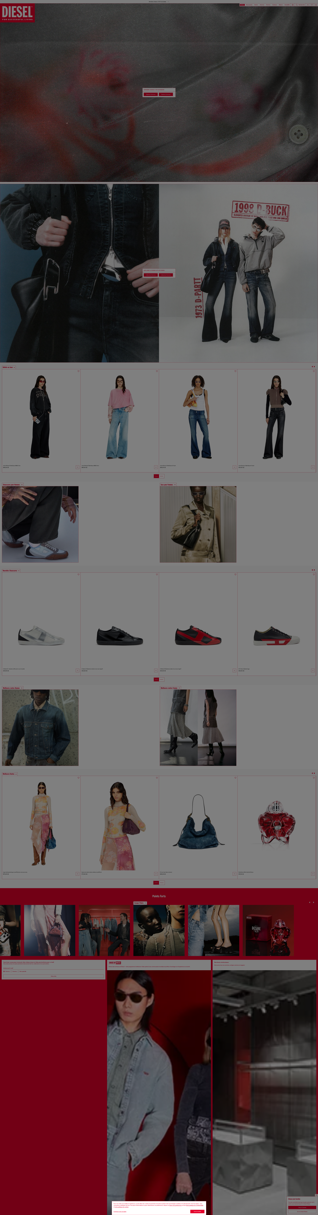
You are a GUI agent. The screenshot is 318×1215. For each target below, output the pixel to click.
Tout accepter (197, 1211)
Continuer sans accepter (120, 1211)
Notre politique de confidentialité (194, 1205)
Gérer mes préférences (175, 1205)
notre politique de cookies (122, 1207)
